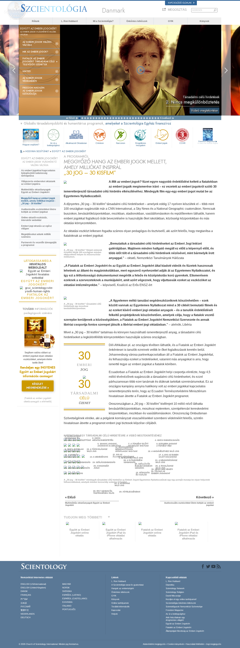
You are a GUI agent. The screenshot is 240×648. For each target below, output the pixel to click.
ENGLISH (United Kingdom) (33, 587)
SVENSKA (67, 591)
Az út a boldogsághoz (53, 144)
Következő (165, 118)
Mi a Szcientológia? (103, 21)
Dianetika (170, 585)
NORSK (66, 587)
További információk (120, 606)
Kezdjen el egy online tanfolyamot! (181, 599)
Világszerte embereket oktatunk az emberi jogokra (38, 182)
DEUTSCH (26, 617)
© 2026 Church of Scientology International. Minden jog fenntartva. (49, 644)
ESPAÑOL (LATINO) (71, 595)
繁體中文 (25, 610)
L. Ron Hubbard (69, 21)
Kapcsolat (115, 610)
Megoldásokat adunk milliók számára (36, 235)
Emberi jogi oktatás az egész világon (36, 227)
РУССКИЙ (25, 606)
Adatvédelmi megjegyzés (154, 644)
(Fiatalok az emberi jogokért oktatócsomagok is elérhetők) (38, 399)
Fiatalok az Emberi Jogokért (178, 627)
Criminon (100, 143)
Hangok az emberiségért (122, 588)
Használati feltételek (195, 644)
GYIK (170, 21)
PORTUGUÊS (68, 609)
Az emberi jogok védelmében (32, 79)
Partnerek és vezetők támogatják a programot (39, 243)
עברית (24, 598)
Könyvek (204, 21)
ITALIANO (66, 606)
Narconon (120, 143)
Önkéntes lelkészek (136, 21)
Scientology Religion (175, 592)
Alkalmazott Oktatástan (76, 143)
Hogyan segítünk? (30, 144)
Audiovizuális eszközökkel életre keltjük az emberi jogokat (38, 210)
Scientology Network (175, 588)
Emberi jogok (161, 143)
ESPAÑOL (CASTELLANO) (74, 598)
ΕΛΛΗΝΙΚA (67, 602)
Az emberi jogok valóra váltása (36, 43)
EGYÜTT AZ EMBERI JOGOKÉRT (69, 151)
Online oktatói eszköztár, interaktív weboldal (34, 219)
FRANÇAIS (26, 595)
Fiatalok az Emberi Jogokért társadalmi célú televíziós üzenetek (38, 61)
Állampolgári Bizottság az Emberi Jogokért (185, 631)
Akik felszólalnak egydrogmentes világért (175, 618)
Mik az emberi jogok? (35, 51)
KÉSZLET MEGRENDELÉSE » (37, 386)
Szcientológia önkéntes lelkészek (181, 603)
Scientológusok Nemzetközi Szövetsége (184, 606)
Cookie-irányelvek (175, 644)
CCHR (182, 143)
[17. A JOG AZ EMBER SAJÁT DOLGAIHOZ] (84, 457)
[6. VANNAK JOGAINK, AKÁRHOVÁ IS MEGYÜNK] (70, 446)
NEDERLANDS (27, 614)
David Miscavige (173, 596)
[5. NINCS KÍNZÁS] (66, 446)
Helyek (114, 614)
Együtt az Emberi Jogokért (178, 623)
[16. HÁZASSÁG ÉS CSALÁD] (79, 457)
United (26, 71)
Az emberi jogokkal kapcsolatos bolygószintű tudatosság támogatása (38, 173)
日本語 (24, 603)
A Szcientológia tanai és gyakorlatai (127, 585)
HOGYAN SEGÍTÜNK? (37, 151)
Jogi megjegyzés (213, 644)
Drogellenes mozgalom (140, 144)
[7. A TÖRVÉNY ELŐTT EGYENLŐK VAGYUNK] (74, 446)
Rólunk (35, 21)
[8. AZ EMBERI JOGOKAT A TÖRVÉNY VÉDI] (78, 446)
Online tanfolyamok (120, 603)
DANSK (24, 591)
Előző (72, 118)
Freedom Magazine (208, 142)
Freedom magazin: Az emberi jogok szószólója (33, 90)
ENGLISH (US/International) (33, 584)
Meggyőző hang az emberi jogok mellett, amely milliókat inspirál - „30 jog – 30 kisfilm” (38, 201)
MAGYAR (66, 584)
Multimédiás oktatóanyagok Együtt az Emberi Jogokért (36, 191)
